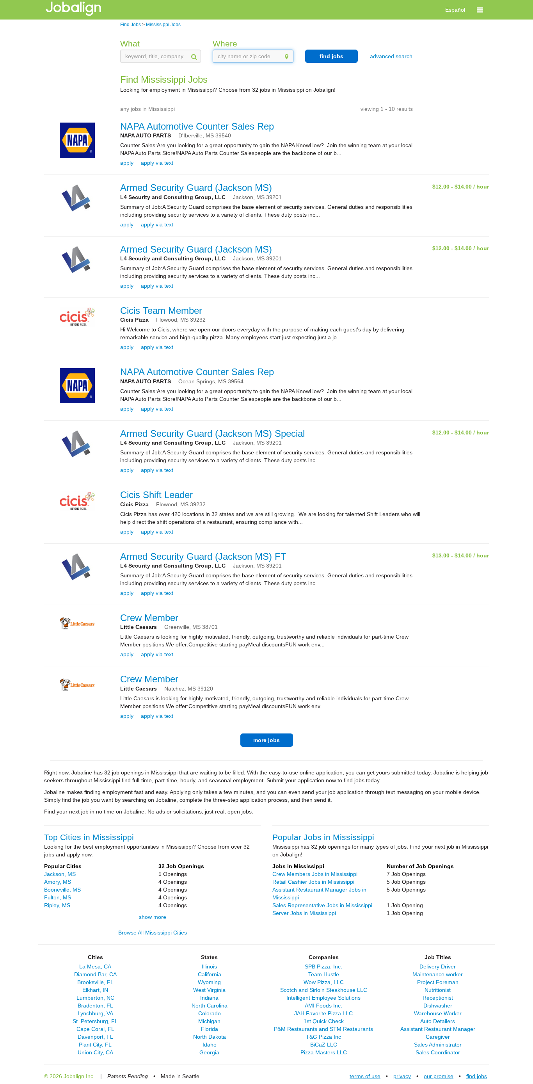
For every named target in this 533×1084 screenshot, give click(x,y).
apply (126, 163)
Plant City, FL (95, 1044)
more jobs (266, 740)
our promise (438, 1076)
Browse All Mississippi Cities (152, 932)
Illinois (209, 966)
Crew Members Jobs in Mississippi (314, 874)
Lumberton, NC (95, 998)
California (209, 974)
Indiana (209, 998)
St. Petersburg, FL (95, 1021)
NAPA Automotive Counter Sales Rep (197, 126)
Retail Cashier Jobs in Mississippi (313, 882)
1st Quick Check (324, 1021)
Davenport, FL (95, 1037)
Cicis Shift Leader (156, 494)
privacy (402, 1076)
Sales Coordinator (438, 1052)
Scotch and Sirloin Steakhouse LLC (323, 990)
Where (225, 43)
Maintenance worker (437, 974)
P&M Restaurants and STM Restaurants (323, 1029)
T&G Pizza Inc (323, 1037)
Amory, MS (57, 882)
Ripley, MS (57, 905)
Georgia (209, 1052)
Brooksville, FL (95, 982)
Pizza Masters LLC (323, 1052)
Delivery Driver (437, 966)
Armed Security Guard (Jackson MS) (196, 187)
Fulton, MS (57, 897)
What (130, 43)
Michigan (209, 1021)
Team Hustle (323, 974)
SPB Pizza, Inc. (323, 966)
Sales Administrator (438, 1044)
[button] (480, 10)
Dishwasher (437, 1005)
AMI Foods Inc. (323, 1005)
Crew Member (149, 617)
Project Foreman (437, 982)
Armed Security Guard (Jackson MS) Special (212, 433)
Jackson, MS (60, 874)
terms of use (365, 1076)
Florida (209, 1029)
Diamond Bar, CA (95, 974)
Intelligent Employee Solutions (323, 998)
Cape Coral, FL (95, 1029)
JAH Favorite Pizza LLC (323, 1013)
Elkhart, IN (95, 990)
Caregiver (438, 1037)
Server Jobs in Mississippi (304, 913)
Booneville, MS (62, 889)
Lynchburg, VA (95, 1013)
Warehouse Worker (438, 1013)
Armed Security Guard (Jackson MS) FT (203, 556)
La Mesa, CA (95, 966)
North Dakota (209, 1037)
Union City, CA (95, 1052)
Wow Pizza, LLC (324, 982)
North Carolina (209, 1005)
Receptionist (438, 998)
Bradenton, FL (95, 1005)
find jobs (331, 56)
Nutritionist (438, 990)
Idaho (210, 1044)
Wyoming (209, 982)
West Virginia (209, 990)
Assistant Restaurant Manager (437, 1029)
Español (455, 10)
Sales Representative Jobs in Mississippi (322, 905)
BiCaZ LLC (323, 1044)
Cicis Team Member (161, 310)
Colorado (209, 1013)
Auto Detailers (437, 1021)
